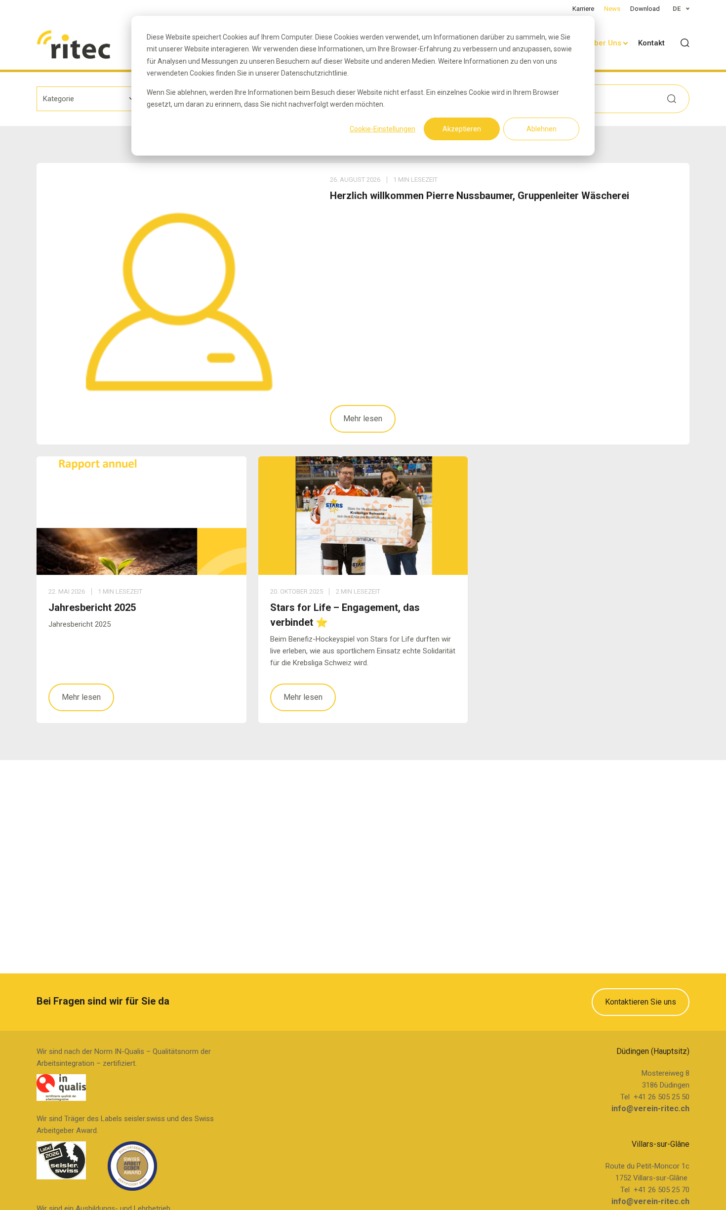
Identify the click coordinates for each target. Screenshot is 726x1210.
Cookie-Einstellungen (382, 129)
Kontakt (651, 43)
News (612, 8)
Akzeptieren (462, 129)
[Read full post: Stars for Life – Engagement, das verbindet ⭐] (363, 515)
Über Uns (605, 43)
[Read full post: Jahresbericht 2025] (141, 515)
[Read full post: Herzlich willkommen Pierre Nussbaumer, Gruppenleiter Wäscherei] (177, 303)
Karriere (583, 8)
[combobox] (89, 98)
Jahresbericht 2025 (92, 607)
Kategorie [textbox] (58, 98)
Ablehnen (541, 129)
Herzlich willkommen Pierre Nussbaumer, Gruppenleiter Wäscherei (479, 196)
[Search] (685, 43)
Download (645, 8)
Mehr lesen (362, 418)
